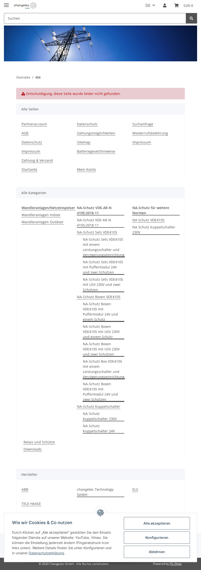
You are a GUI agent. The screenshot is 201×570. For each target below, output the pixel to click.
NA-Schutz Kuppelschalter (98, 406)
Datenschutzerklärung (46, 553)
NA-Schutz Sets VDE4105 (97, 232)
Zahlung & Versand (37, 160)
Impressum (31, 151)
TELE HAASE (31, 503)
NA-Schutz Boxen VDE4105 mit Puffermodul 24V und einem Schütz (100, 312)
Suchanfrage (142, 124)
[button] (164, 5)
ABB (25, 489)
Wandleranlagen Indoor (41, 214)
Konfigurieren (156, 537)
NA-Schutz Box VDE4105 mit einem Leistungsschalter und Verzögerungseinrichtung (104, 369)
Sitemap (83, 142)
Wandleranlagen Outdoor (42, 222)
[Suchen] (191, 18)
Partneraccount (34, 124)
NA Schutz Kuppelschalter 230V (100, 416)
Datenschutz (32, 142)
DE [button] (148, 5)
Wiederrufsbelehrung (150, 133)
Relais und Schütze (39, 442)
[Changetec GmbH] (25, 5)
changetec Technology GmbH (95, 492)
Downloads (33, 449)
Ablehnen (157, 552)
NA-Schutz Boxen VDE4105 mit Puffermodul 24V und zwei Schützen (100, 392)
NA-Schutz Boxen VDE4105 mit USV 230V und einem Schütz (101, 331)
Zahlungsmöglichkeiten (96, 133)
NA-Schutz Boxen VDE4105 (98, 296)
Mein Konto (86, 169)
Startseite (29, 169)
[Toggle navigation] (6, 3)
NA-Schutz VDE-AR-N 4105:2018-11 (94, 222)
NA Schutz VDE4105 (148, 220)
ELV (135, 489)
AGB (25, 133)
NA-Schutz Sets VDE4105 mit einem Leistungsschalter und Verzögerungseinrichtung (104, 247)
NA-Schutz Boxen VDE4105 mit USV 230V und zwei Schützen (101, 349)
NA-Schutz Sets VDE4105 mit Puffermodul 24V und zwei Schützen (103, 267)
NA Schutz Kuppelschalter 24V (99, 428)
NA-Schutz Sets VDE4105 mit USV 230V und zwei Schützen (103, 284)
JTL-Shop (175, 564)
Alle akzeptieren (156, 523)
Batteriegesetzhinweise (96, 151)
